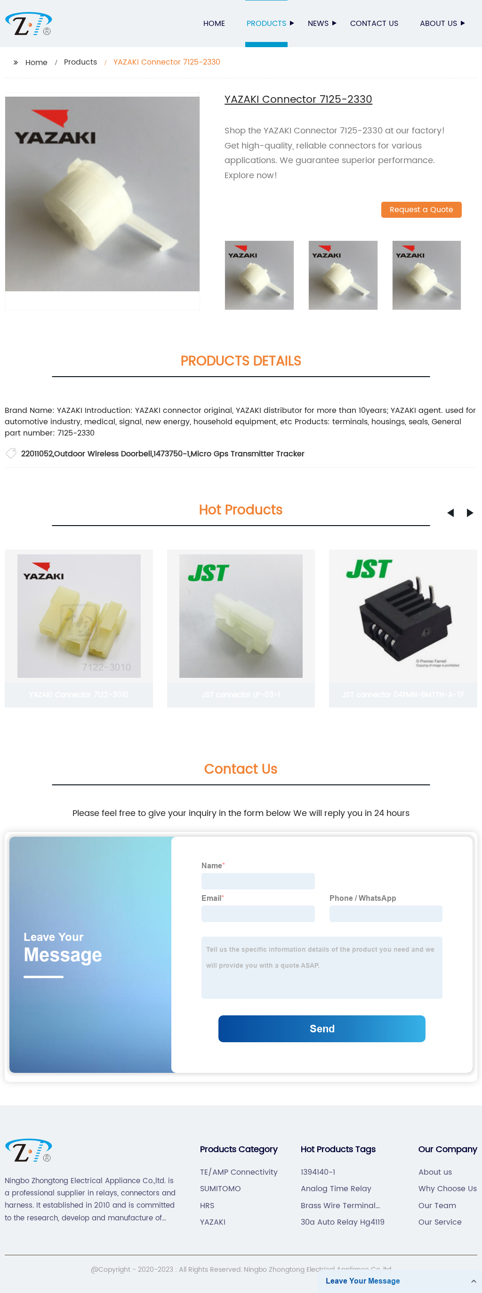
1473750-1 (171, 454)
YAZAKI (212, 1222)
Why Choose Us (447, 1189)
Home (214, 23)
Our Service (440, 1222)
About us (438, 23)
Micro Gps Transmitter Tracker (248, 454)
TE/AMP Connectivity (239, 1172)
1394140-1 (318, 1172)
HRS (207, 1205)
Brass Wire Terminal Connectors (338, 1205)
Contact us (374, 23)
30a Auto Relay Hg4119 (343, 1222)
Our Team (437, 1206)
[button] (450, 513)
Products (266, 23)
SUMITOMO (220, 1188)
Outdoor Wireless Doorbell (103, 454)
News (318, 23)
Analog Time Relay (336, 1188)
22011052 (37, 454)
